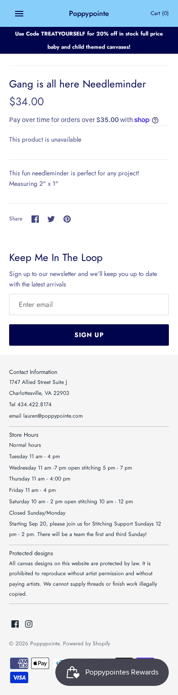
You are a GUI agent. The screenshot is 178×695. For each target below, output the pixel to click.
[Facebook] (15, 624)
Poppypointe (44, 643)
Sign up (89, 334)
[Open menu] (19, 14)
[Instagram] (28, 624)
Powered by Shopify (86, 643)
